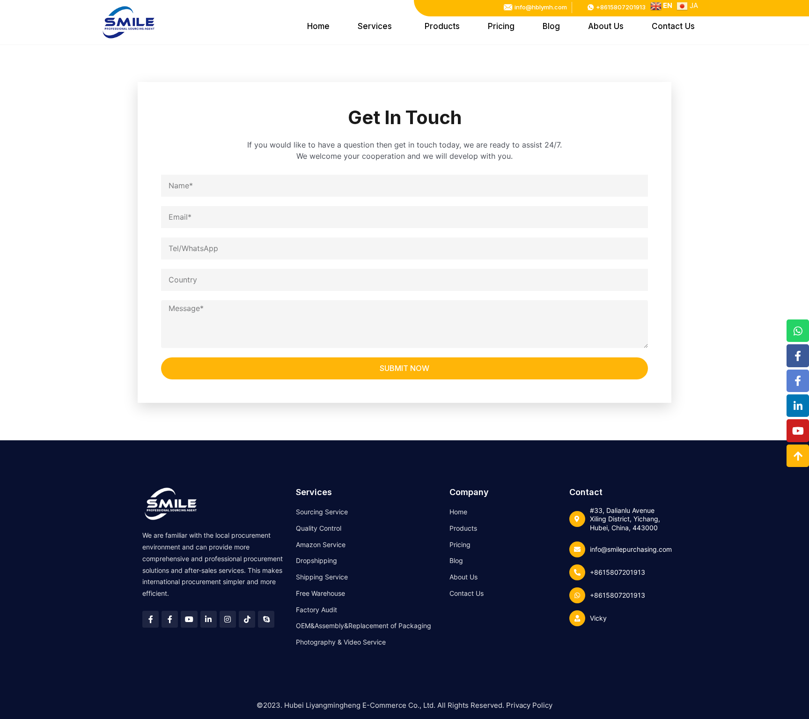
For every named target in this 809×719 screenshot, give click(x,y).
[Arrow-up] (798, 456)
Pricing (501, 26)
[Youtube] (798, 431)
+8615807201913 (617, 572)
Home (318, 26)
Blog (551, 26)
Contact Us (673, 26)
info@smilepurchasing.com (631, 549)
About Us (606, 26)
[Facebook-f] (798, 356)
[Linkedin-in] (798, 406)
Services (375, 26)
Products (442, 26)
